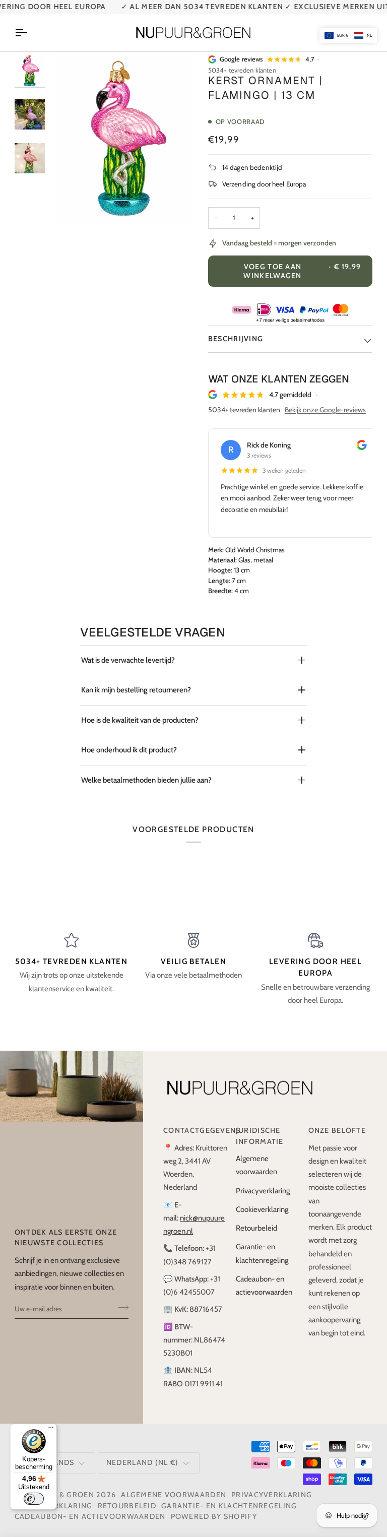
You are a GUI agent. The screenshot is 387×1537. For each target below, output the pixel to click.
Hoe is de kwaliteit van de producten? (140, 720)
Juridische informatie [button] (260, 1136)
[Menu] (51, 1430)
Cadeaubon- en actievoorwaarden (90, 1516)
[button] (348, 35)
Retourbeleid (256, 1228)
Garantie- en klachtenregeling (229, 1505)
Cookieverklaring (262, 1209)
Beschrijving (236, 338)
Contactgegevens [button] (195, 1130)
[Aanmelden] (120, 1308)
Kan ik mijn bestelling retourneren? (136, 689)
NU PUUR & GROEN (58, 1494)
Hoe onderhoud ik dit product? (129, 749)
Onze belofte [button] (337, 1130)
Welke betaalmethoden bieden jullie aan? (146, 780)
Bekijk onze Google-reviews (325, 409)
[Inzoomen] (75, 205)
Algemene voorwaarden (173, 1494)
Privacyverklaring (263, 1190)
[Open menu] (30, 32)
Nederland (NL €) (142, 1462)
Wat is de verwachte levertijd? (128, 660)
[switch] (34, 1499)
